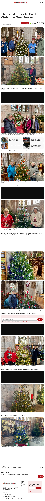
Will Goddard (4, 21)
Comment (41, 476)
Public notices (22, 490)
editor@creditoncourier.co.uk (10, 496)
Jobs (22, 488)
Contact (22, 485)
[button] (2, 2)
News (2, 10)
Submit (40, 319)
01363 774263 (8, 494)
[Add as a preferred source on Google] (33, 23)
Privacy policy (22, 487)
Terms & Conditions (23, 484)
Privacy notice (25, 321)
